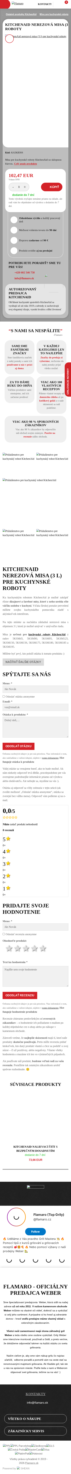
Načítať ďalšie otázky (23, 662)
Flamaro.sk (31, 1463)
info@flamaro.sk (37, 1402)
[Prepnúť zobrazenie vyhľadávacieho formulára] (34, 4)
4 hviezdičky (35, 948)
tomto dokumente (50, 758)
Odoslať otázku (19, 746)
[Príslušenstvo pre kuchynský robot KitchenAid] (19, 465)
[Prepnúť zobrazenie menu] (61, 1418)
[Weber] (35, 1193)
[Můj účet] (57, 4)
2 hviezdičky (18, 948)
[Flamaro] (19, 4)
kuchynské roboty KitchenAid (46, 634)
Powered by (9, 1468)
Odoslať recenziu (20, 995)
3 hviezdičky (26, 948)
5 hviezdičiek (43, 948)
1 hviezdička (9, 948)
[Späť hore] (65, 1468)
